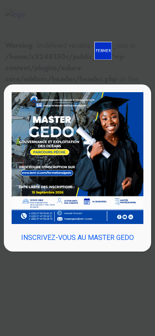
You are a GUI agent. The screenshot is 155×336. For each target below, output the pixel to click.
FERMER (103, 50)
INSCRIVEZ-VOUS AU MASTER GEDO (77, 237)
